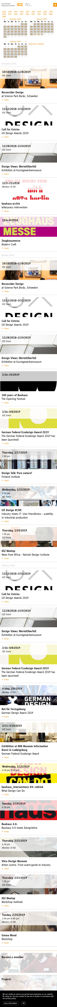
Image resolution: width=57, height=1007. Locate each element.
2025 (16, 12)
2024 (22, 12)
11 (8, 29)
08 (22, 27)
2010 (45, 14)
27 (16, 34)
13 (16, 29)
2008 (4, 17)
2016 (15, 14)
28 (19, 34)
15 (22, 29)
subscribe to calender (36, 44)
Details (6, 100)
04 (8, 27)
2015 (21, 14)
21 (19, 32)
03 (5, 27)
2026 (10, 12)
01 (22, 24)
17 (5, 32)
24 (5, 34)
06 (16, 27)
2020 (45, 12)
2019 (51, 12)
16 (26, 29)
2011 (39, 14)
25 (8, 34)
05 (12, 27)
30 (26, 34)
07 (19, 27)
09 (26, 27)
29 (22, 34)
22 (22, 32)
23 (26, 32)
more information (10, 1003)
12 (12, 29)
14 (19, 29)
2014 (27, 14)
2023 (27, 12)
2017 (10, 14)
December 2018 (15, 19)
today (4, 12)
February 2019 (15, 42)
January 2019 (42, 19)
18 (8, 32)
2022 (33, 12)
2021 (39, 12)
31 (5, 37)
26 (12, 34)
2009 (50, 14)
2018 (4, 14)
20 (16, 32)
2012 (33, 14)
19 (12, 32)
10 (5, 29)
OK (24, 1003)
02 (26, 24)
